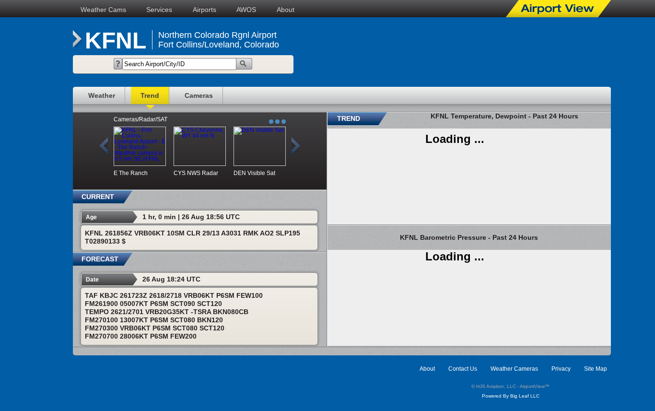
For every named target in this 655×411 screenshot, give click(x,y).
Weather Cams (103, 9)
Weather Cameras (514, 368)
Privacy (561, 368)
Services (159, 9)
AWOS (246, 9)
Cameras (199, 95)
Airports (204, 9)
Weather (101, 95)
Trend (149, 95)
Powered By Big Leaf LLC (510, 396)
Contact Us (462, 368)
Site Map (595, 368)
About (285, 9)
